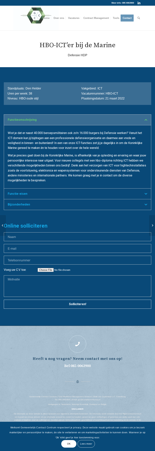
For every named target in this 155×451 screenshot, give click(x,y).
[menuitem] (46, 18)
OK (69, 444)
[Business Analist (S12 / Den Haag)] (3, 225)
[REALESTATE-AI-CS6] (36, 18)
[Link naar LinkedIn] (139, 3)
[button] (77, 120)
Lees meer (86, 444)
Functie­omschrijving (22, 120)
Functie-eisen (17, 193)
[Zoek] (139, 18)
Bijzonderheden (19, 204)
